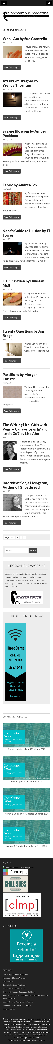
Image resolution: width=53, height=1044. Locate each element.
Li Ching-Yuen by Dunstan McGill (23, 283)
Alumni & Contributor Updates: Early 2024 (26, 846)
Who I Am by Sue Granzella (25, 38)
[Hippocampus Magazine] (26, 14)
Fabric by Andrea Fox (20, 185)
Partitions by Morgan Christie (20, 376)
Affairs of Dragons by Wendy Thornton (20, 83)
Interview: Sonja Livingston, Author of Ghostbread (25, 485)
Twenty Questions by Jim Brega (23, 333)
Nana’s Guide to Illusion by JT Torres (26, 233)
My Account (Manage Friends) (14, 978)
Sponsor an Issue (9, 1009)
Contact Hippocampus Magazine (15, 974)
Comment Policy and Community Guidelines (19, 992)
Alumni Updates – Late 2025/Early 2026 (26, 749)
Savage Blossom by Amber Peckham (24, 133)
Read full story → (12, 67)
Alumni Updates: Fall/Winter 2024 (26, 781)
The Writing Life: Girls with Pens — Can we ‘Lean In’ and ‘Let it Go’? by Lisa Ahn (25, 429)
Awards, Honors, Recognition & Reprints (18, 1002)
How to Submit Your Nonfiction (14, 985)
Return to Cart (8, 981)
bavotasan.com (39, 1040)
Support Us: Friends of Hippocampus (17, 1005)
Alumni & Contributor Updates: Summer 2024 (26, 813)
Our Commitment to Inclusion (14, 988)
